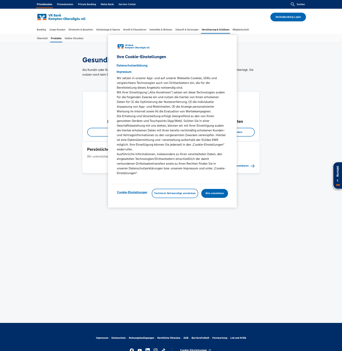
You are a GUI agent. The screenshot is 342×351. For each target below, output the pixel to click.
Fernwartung (219, 338)
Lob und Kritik (238, 338)
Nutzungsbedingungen (141, 338)
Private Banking (87, 4)
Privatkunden (44, 4)
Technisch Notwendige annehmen (175, 193)
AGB (185, 338)
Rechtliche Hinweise (168, 338)
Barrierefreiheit (200, 338)
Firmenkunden (65, 4)
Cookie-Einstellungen (132, 192)
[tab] (41, 30)
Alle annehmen (214, 193)
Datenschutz (118, 338)
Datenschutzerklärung (132, 65)
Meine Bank (107, 4)
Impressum (102, 338)
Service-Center (127, 4)
